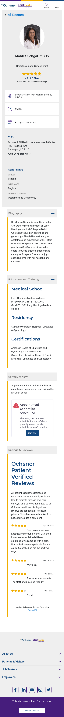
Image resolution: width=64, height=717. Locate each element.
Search (46, 8)
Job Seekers (9, 669)
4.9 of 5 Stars (32, 78)
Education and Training (23, 279)
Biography (15, 213)
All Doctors (15, 15)
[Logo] (16, 5)
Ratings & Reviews (20, 449)
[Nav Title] (15, 690)
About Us (7, 653)
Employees (8, 677)
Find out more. (44, 701)
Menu (57, 8)
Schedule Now (18, 376)
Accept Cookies (32, 710)
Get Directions (18, 153)
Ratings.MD (32, 610)
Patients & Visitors (13, 661)
